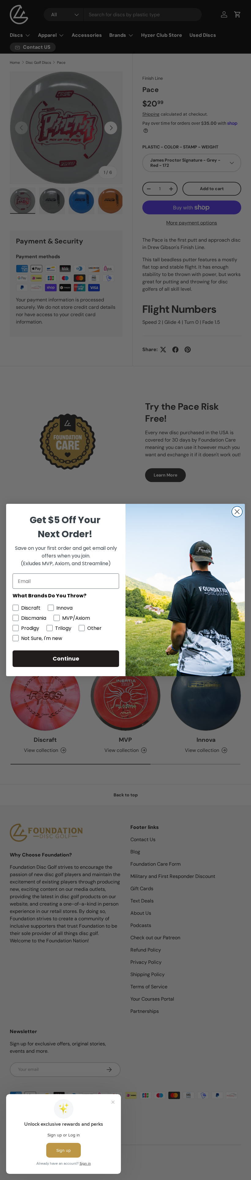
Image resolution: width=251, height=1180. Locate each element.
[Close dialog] (237, 511)
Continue (66, 658)
